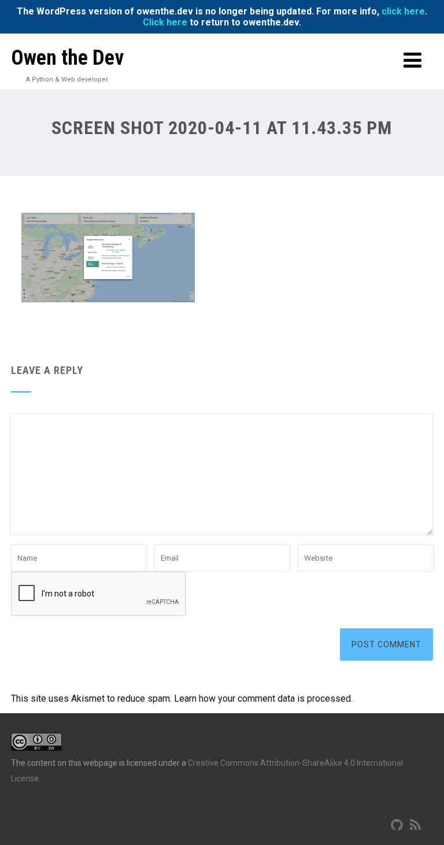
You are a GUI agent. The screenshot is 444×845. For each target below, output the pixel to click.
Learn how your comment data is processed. (263, 698)
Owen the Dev (67, 58)
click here (403, 11)
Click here (165, 22)
